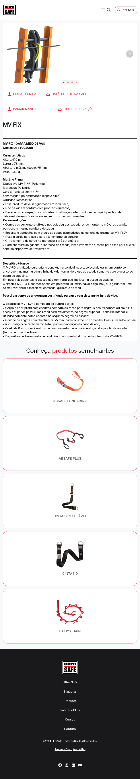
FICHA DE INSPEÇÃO (78, 109)
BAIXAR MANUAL (25, 109)
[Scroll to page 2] (68, 82)
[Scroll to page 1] (63, 82)
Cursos (70, 719)
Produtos (70, 701)
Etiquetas (70, 691)
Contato (70, 729)
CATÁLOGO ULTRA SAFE (69, 94)
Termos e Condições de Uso (70, 749)
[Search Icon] (108, 9)
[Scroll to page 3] (72, 82)
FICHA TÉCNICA (24, 94)
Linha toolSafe (70, 710)
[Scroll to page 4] (76, 82)
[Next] (129, 54)
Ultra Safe (70, 682)
